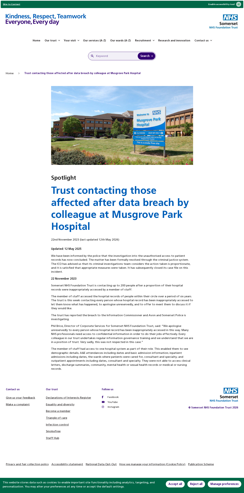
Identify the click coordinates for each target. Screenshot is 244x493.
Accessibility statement (67, 464)
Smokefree (53, 431)
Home (36, 40)
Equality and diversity (60, 404)
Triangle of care (56, 417)
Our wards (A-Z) (120, 40)
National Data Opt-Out (101, 464)
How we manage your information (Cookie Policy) (152, 464)
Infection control (57, 424)
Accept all (175, 484)
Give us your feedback (20, 397)
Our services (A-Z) (94, 40)
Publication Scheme (201, 464)
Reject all (196, 484)
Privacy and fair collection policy (27, 464)
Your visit (70, 40)
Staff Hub (52, 438)
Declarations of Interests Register (68, 397)
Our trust (51, 40)
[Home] (46, 20)
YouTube (112, 402)
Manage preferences (224, 484)
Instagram (113, 406)
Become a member (58, 411)
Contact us (202, 40)
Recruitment (143, 40)
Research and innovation (174, 40)
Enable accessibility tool (221, 4)
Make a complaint (18, 404)
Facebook (113, 397)
